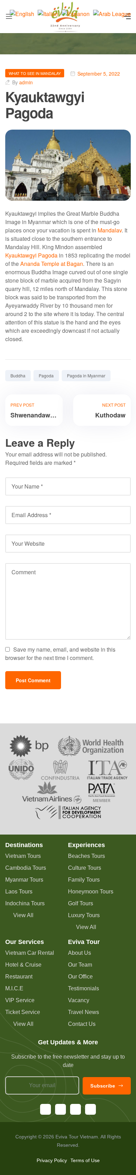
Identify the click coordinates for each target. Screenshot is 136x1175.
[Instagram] (60, 1109)
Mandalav (110, 230)
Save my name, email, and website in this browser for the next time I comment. (60, 653)
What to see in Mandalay (35, 73)
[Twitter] (90, 1109)
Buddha (17, 375)
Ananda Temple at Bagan (51, 264)
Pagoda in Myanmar (86, 375)
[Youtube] (75, 1109)
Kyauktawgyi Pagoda (31, 255)
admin (26, 82)
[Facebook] (45, 1109)
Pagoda (46, 375)
